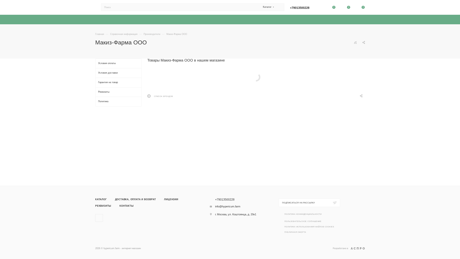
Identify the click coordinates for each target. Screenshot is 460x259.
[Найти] (279, 7)
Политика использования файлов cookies (309, 227)
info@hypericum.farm (227, 206)
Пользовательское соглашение (302, 221)
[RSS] (355, 42)
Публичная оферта (295, 232)
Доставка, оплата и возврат (135, 199)
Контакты (126, 206)
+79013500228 (299, 7)
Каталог (101, 199)
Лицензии (171, 199)
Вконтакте (99, 218)
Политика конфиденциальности (303, 214)
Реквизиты (103, 206)
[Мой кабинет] (319, 8)
